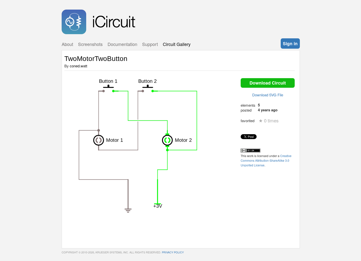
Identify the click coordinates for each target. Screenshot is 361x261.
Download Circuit (268, 83)
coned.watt (78, 65)
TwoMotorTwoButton (95, 58)
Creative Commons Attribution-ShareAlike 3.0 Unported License (266, 160)
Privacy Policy (173, 252)
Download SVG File (267, 94)
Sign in (290, 43)
